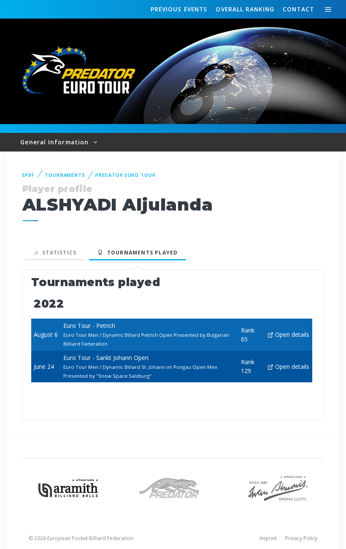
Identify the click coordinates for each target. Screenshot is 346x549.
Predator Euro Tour (125, 175)
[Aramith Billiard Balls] (68, 488)
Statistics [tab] (57, 252)
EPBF (28, 175)
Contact (298, 9)
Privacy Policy (301, 538)
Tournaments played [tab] (140, 252)
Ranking (245, 9)
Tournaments (65, 175)
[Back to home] (80, 71)
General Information (55, 142)
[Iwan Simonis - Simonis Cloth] (278, 488)
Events (179, 9)
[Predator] (173, 488)
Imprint (268, 538)
